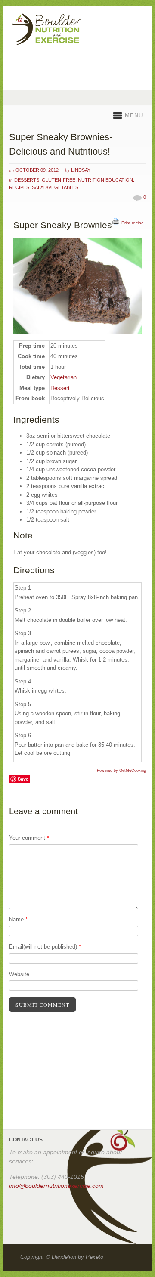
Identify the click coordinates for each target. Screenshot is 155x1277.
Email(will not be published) (45, 946)
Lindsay (80, 170)
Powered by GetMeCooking (121, 770)
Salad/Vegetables (55, 187)
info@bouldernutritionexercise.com (56, 1185)
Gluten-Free (58, 179)
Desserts (26, 179)
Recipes (19, 187)
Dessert (60, 388)
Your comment (29, 838)
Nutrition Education (105, 179)
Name (18, 919)
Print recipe (132, 222)
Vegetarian (63, 377)
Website (19, 974)
